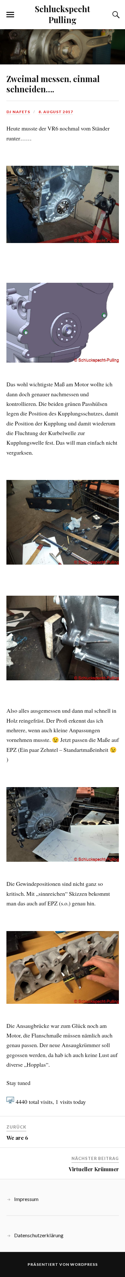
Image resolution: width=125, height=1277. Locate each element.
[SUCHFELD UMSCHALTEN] (115, 14)
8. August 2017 (55, 111)
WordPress (84, 1264)
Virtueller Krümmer (94, 1168)
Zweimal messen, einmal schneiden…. (53, 83)
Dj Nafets (18, 111)
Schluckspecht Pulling (62, 14)
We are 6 (17, 1137)
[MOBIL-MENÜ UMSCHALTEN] (10, 14)
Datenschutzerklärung (38, 1235)
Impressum (26, 1199)
